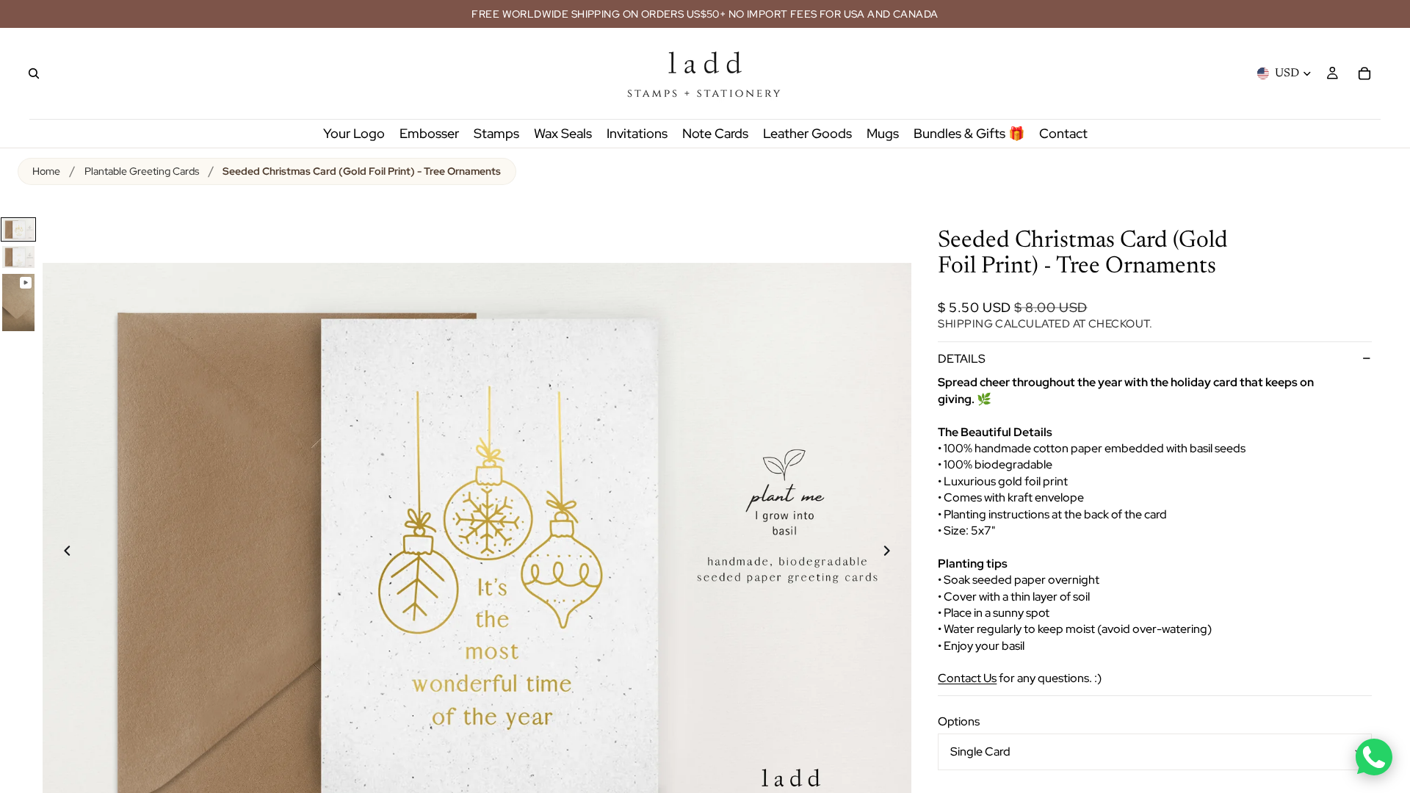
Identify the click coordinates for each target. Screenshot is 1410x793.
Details (962, 358)
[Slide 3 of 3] (18, 302)
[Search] (34, 73)
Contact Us (967, 678)
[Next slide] (895, 553)
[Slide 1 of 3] (18, 229)
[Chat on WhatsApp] (1374, 757)
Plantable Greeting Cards (141, 171)
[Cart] (1364, 73)
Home (46, 171)
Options (959, 721)
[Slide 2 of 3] (18, 256)
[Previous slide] (59, 553)
